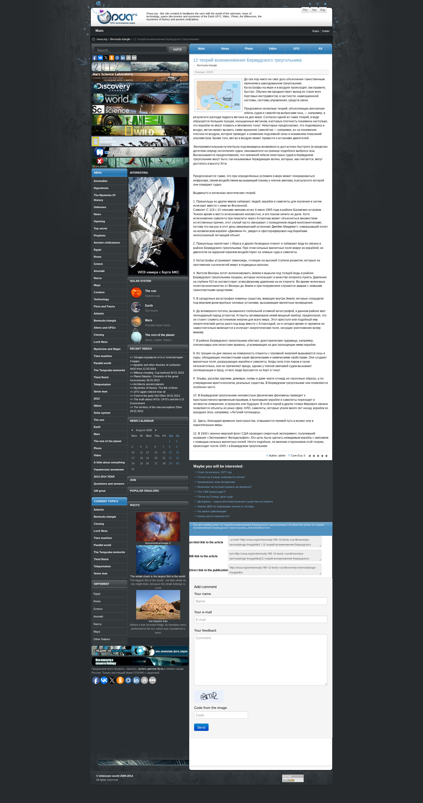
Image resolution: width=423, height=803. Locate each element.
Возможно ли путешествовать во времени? (225, 486)
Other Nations (102, 639)
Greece (98, 608)
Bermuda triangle (120, 39)
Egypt (97, 593)
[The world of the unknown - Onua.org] (324, 3)
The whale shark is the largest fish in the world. (158, 576)
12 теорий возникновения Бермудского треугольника (247, 60)
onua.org (102, 39)
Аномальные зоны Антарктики (216, 481)
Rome (97, 601)
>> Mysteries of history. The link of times (154, 387)
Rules (315, 31)
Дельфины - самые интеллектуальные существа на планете (235, 501)
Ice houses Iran (158, 621)
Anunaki (98, 616)
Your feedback (205, 630)
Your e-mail (203, 612)
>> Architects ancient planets (147, 384)
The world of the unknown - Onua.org (117, 17)
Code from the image (210, 708)
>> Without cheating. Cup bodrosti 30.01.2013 (157, 372)
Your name (202, 594)
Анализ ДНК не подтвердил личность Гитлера (226, 506)
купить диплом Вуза (150, 668)
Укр (314, 9)
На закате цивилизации (212, 511)
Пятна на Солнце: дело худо (215, 496)
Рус (305, 9)
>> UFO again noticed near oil (147, 391)
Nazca (97, 624)
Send (201, 727)
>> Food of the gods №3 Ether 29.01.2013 (155, 395)
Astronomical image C (158, 543)
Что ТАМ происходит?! (212, 491)
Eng (322, 9)
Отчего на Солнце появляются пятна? (221, 477)
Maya (97, 631)
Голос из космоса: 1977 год (214, 472)
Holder (326, 31)
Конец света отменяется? (214, 516)
